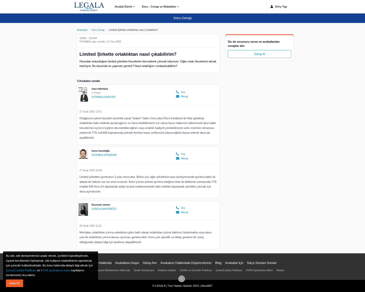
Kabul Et (14, 283)
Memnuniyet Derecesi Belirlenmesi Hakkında (105, 270)
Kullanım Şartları (167, 270)
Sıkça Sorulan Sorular (262, 263)
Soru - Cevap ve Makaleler (159, 6)
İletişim (280, 270)
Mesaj (184, 96)
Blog (218, 263)
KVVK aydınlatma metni (55, 270)
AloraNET (207, 285)
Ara (183, 92)
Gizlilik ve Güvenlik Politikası (196, 270)
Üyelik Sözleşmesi (144, 270)
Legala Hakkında (100, 263)
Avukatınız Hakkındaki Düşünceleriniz (186, 263)
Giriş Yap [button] (281, 6)
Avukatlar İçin (234, 263)
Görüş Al (259, 54)
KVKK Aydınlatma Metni (259, 270)
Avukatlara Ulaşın (127, 263)
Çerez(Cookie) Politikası (229, 270)
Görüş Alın (150, 263)
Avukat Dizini (123, 6)
